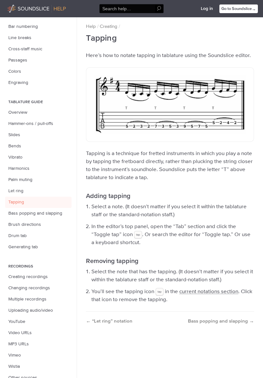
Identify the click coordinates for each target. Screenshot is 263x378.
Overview (17, 112)
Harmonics (19, 168)
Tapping (16, 202)
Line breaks (19, 38)
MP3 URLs (18, 344)
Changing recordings (29, 288)
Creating (108, 26)
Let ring (15, 191)
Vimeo (14, 355)
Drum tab (17, 236)
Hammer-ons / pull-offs (30, 123)
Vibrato (15, 157)
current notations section (208, 291)
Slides (14, 135)
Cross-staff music (25, 49)
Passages (17, 60)
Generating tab (23, 247)
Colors (14, 71)
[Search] (159, 8)
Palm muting (20, 179)
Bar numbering (23, 26)
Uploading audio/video (30, 310)
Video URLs (20, 333)
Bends (14, 146)
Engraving (18, 82)
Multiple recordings (27, 299)
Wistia (14, 366)
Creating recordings (28, 277)
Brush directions (24, 224)
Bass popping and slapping (35, 213)
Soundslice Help (23, 7)
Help (91, 26)
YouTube (16, 321)
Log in (207, 8)
